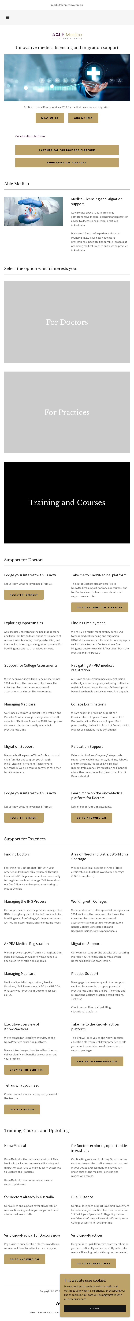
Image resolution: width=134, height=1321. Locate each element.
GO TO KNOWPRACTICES (93, 1263)
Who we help (83, 118)
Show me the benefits (26, 1069)
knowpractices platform (67, 162)
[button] (7, 17)
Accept (94, 1308)
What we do (49, 118)
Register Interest (24, 594)
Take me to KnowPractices (97, 1061)
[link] (67, 36)
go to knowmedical (25, 1259)
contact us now (22, 1109)
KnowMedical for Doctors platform (67, 150)
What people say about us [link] (49, 1312)
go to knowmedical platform (100, 607)
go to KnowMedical (92, 817)
